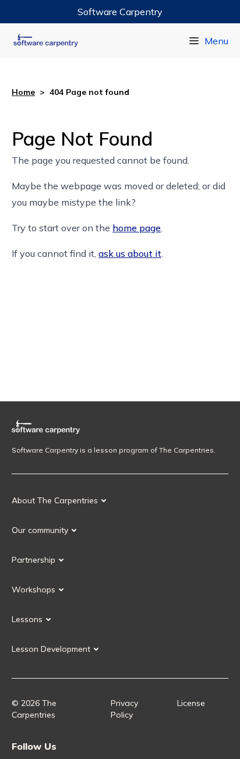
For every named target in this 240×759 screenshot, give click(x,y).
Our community (40, 530)
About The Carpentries (55, 500)
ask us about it (129, 253)
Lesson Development (51, 649)
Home (23, 92)
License (191, 703)
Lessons (27, 619)
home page (136, 228)
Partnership (33, 560)
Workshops (33, 589)
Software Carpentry (120, 11)
